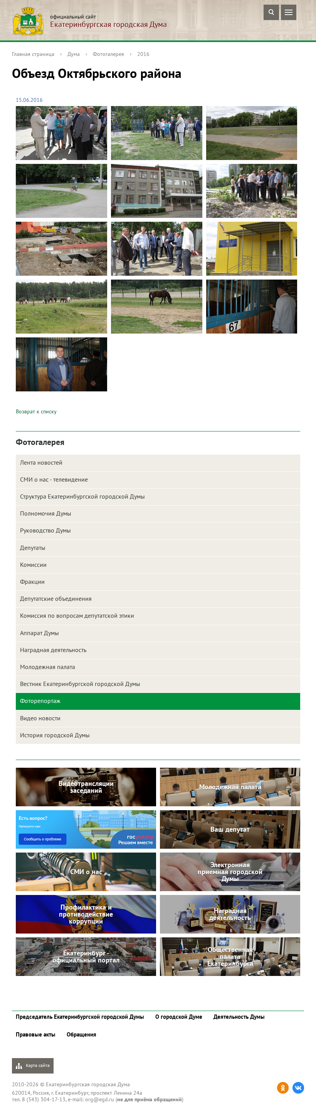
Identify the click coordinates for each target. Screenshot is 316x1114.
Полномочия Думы (45, 513)
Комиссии (33, 564)
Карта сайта (37, 1065)
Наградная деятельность (53, 650)
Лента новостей (41, 462)
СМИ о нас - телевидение (54, 479)
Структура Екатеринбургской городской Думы (82, 496)
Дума (73, 54)
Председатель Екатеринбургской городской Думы (80, 1016)
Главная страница (33, 54)
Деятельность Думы (239, 1016)
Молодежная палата (47, 667)
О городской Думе (178, 1016)
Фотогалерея (108, 54)
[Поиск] (271, 12)
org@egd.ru (99, 1099)
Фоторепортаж (40, 700)
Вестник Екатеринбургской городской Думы (80, 684)
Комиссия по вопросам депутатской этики (77, 615)
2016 (143, 54)
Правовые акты (35, 1034)
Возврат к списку (36, 411)
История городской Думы (55, 735)
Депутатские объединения (56, 598)
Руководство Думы (45, 530)
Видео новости (40, 718)
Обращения (81, 1034)
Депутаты (32, 547)
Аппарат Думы (39, 633)
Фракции (32, 581)
